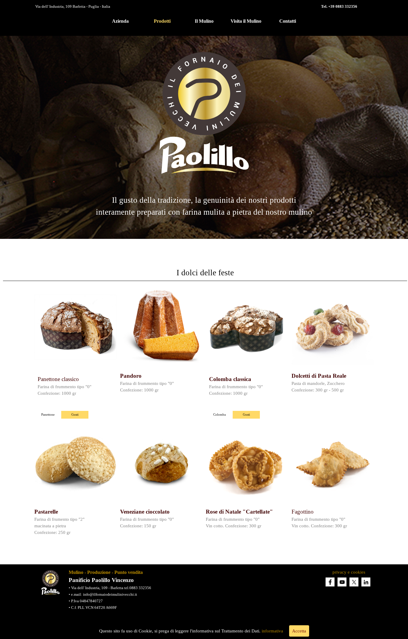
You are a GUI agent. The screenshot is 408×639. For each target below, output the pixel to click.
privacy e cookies (348, 572)
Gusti (75, 414)
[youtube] (342, 581)
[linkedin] (365, 581)
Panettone (48, 414)
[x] (353, 581)
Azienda (120, 21)
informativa (272, 631)
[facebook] (330, 581)
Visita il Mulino (246, 21)
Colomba (219, 414)
